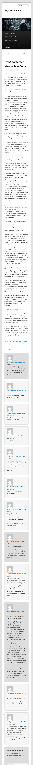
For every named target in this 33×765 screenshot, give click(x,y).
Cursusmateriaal (9, 44)
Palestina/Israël (23, 341)
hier (7, 631)
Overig (17, 44)
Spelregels (13, 33)
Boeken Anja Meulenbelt (11, 40)
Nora (8, 509)
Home (6, 33)
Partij (5, 343)
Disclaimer (7, 47)
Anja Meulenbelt (12, 10)
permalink (23, 343)
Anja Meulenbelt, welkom (11, 36)
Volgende (25, 53)
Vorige (6, 53)
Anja (11, 343)
